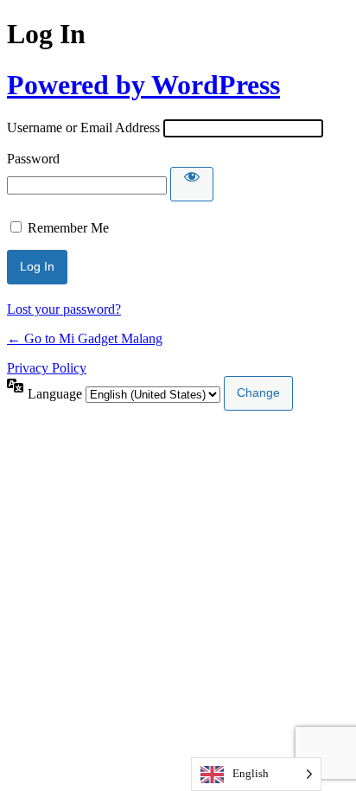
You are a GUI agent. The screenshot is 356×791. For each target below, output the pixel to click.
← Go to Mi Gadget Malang (84, 338)
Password (33, 158)
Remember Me (68, 227)
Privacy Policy (46, 367)
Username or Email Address (83, 127)
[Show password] (191, 184)
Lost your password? (64, 309)
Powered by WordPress (143, 84)
